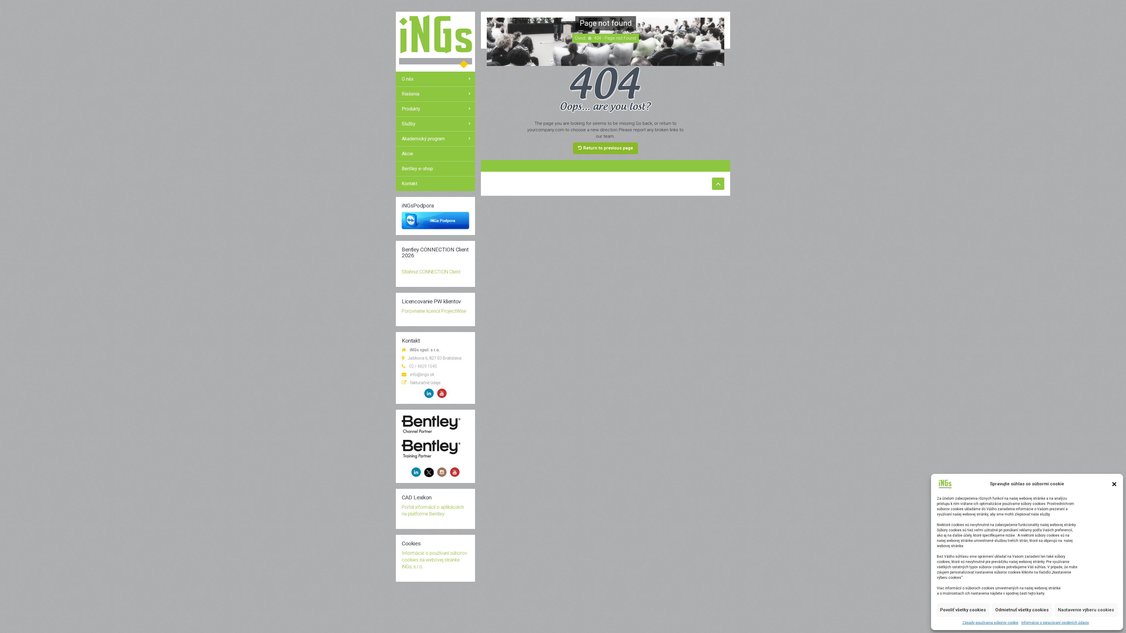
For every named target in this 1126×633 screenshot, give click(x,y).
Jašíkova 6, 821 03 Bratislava (434, 358)
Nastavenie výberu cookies (1086, 609)
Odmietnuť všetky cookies (1022, 609)
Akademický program (423, 139)
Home (580, 38)
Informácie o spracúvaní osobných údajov (1055, 623)
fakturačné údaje (425, 382)
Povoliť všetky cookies (963, 609)
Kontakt (409, 183)
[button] (1114, 484)
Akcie (407, 153)
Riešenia (410, 94)
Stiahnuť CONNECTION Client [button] (431, 272)
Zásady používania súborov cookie (990, 623)
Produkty (411, 109)
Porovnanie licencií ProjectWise (434, 311)
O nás (407, 79)
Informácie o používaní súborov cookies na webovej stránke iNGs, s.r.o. (434, 559)
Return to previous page (608, 148)
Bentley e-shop (417, 168)
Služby (409, 124)
